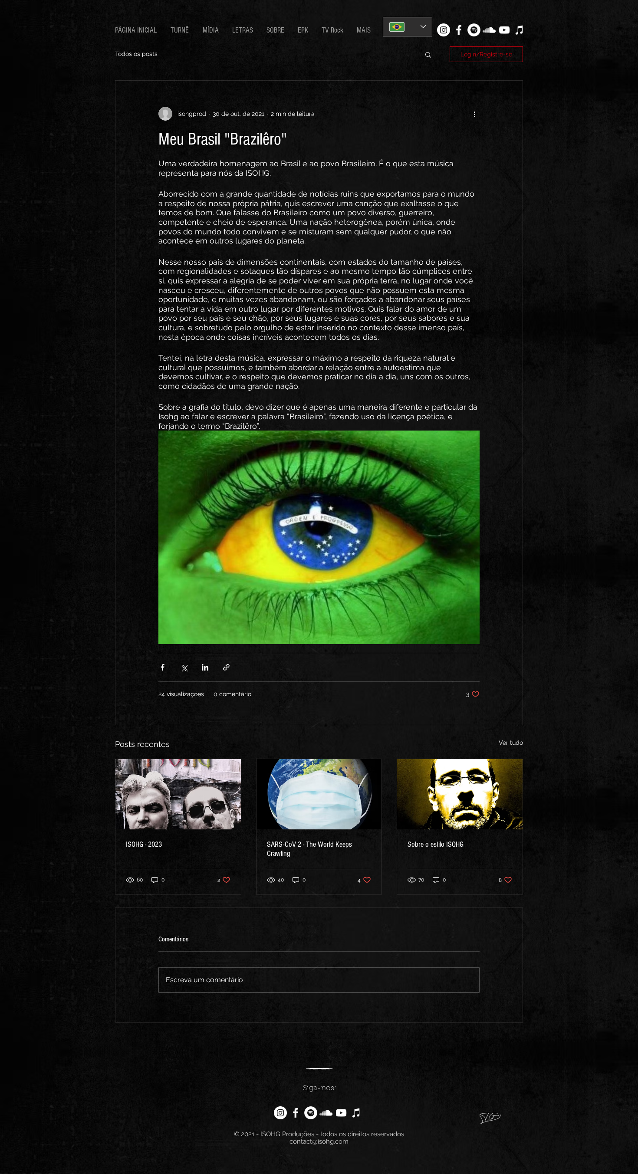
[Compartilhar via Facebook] (162, 667)
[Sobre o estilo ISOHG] (460, 794)
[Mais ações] (474, 114)
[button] (243, 30)
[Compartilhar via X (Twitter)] (184, 667)
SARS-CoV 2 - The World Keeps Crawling (309, 849)
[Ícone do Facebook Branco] (458, 29)
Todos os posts (136, 53)
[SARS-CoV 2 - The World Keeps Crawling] (319, 794)
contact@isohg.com (319, 1141)
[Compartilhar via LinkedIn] (205, 667)
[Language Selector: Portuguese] (407, 26)
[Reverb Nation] (519, 29)
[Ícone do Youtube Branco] (504, 29)
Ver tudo (511, 742)
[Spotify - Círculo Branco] (473, 29)
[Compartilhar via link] (226, 667)
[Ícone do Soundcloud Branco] (489, 29)
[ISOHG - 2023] (178, 794)
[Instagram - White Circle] (443, 29)
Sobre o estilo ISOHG (436, 844)
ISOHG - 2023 (144, 844)
